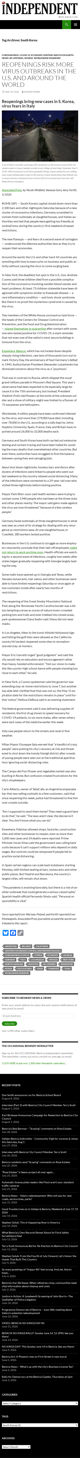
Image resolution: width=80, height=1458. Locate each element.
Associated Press (12, 190)
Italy (23, 959)
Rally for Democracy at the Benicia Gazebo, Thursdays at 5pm (37, 1376)
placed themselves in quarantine (25, 328)
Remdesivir (67, 964)
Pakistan (33, 964)
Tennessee (53, 968)
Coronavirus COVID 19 (17, 955)
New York (68, 959)
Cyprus (38, 955)
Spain (40, 968)
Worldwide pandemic (47, 58)
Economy (36, 55)
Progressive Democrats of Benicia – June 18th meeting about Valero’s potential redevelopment (37, 1311)
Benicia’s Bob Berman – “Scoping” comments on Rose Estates (36, 1128)
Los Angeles (37, 959)
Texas (67, 968)
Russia (8, 968)
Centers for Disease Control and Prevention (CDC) (32, 950)
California (42, 946)
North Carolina (14, 964)
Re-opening (16, 58)
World (28, 58)
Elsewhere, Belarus (14, 351)
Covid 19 (25, 55)
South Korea (24, 968)
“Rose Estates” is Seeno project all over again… (28, 1172)
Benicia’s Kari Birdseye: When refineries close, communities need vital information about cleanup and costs (39, 1284)
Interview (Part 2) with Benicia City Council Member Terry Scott (39, 1105)
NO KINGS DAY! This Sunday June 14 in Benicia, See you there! (38, 1346)
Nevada (53, 959)
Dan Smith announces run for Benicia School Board (31, 1095)
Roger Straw (32, 91)
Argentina (11, 946)
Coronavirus (10, 55)
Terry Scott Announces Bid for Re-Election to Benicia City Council (40, 1246)
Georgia (67, 955)
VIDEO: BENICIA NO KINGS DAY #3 (23, 1323)
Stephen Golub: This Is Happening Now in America (31, 1222)
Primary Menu (75, 24)
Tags (5, 1416)
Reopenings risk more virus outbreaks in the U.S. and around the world (39, 74)
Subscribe (9, 1023)
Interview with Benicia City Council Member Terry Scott (34, 1152)
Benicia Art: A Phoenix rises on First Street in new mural (34, 1356)
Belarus (26, 946)
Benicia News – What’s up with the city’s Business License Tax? (37, 1366)
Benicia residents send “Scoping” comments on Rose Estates (36, 1162)
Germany (10, 959)
